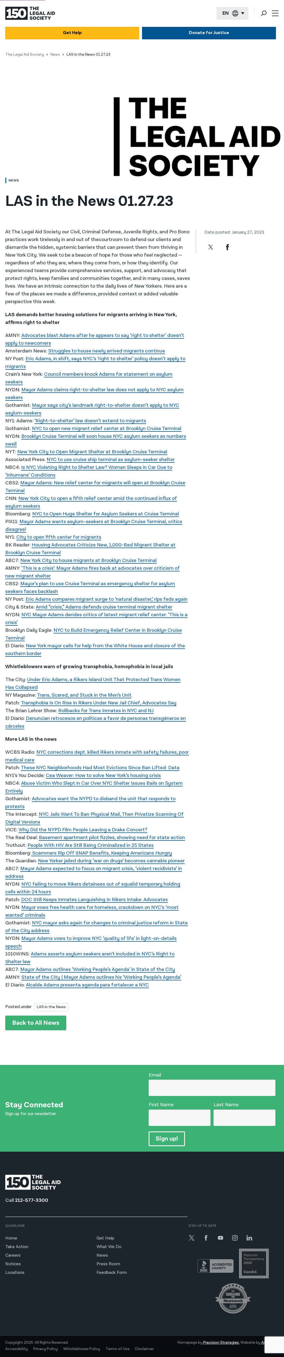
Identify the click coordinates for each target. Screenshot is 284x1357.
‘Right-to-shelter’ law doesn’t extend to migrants (90, 421)
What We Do (109, 1247)
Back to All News (35, 1023)
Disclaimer (144, 1348)
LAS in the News (51, 1007)
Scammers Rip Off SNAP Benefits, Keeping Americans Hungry (101, 853)
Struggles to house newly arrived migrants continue (106, 351)
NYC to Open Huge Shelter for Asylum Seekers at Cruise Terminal (105, 514)
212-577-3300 (31, 1200)
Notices (13, 1264)
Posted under (18, 1007)
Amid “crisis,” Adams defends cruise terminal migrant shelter (104, 607)
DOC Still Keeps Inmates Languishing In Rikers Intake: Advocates (94, 899)
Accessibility (16, 1348)
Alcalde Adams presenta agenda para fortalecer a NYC (87, 985)
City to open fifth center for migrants (58, 537)
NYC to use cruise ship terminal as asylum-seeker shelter (111, 459)
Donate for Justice (209, 33)
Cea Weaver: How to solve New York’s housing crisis (103, 775)
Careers (13, 1255)
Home (11, 1238)
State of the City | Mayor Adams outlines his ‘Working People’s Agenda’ (101, 977)
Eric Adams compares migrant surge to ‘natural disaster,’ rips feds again (106, 599)
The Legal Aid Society (24, 54)
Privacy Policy (45, 1348)
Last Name (226, 1105)
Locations (14, 1273)
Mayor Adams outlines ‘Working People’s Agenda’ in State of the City (97, 969)
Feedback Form (112, 1273)
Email (155, 1075)
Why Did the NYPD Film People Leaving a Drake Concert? (83, 830)
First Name (161, 1105)
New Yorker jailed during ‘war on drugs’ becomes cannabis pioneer (111, 861)
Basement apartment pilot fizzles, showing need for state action (112, 837)
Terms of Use (118, 1348)
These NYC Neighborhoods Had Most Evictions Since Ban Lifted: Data (100, 768)
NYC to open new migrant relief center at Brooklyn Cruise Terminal (106, 428)
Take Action (16, 1247)
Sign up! (167, 1139)
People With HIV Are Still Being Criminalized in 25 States (90, 845)
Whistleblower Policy (81, 1348)
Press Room (108, 1264)
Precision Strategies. (221, 1342)
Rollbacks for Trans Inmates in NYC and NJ (106, 710)
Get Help (72, 33)
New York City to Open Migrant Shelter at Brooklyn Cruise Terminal (92, 452)
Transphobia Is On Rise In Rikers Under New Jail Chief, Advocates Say (98, 703)
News (55, 54)
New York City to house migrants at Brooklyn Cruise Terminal (88, 560)
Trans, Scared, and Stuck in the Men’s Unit (84, 695)
